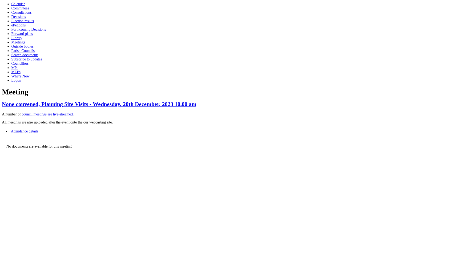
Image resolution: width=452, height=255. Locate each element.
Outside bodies (22, 46)
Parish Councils (23, 51)
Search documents (24, 55)
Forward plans (22, 34)
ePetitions (18, 25)
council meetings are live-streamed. (48, 114)
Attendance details (24, 131)
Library (16, 38)
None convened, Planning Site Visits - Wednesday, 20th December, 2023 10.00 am (99, 104)
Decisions (18, 17)
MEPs (15, 72)
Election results (22, 21)
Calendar (18, 4)
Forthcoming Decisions (28, 29)
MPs (14, 68)
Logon (16, 80)
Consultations (21, 12)
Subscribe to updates (26, 59)
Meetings (18, 42)
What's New (20, 76)
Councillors (19, 63)
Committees (20, 8)
